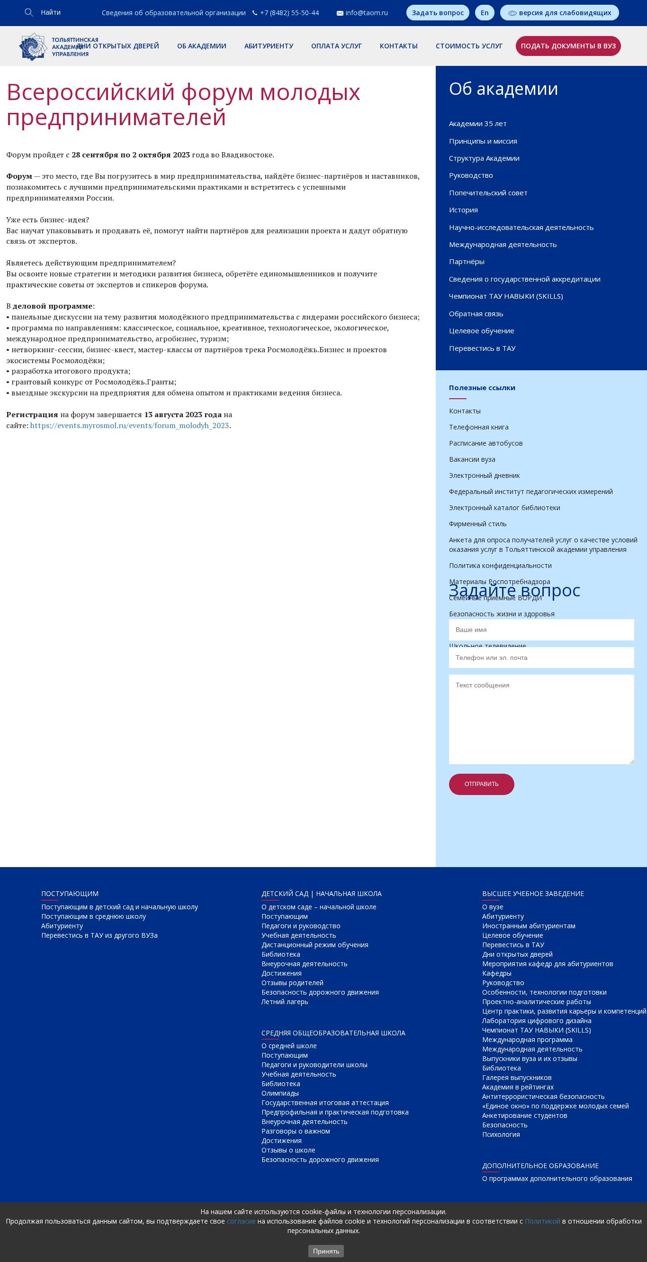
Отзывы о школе (288, 1149)
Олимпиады (280, 1092)
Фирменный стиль (478, 523)
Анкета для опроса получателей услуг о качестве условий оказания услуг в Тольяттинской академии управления (543, 544)
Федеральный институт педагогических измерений (531, 491)
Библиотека (280, 954)
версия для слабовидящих (565, 12)
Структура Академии (484, 158)
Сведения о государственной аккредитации (525, 278)
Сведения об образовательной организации (174, 12)
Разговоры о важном (295, 1130)
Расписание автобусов (486, 443)
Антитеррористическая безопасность (543, 1096)
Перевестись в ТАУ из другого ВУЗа (99, 935)
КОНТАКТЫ (399, 45)
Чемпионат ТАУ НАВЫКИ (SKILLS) (506, 296)
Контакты (465, 410)
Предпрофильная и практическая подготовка (335, 1111)
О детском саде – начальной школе (319, 906)
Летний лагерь (284, 1001)
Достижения (281, 973)
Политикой (542, 1220)
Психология (501, 1134)
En (485, 12)
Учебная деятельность (298, 935)
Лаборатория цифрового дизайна (537, 1020)
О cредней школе (289, 1045)
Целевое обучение (481, 330)
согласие (241, 1220)
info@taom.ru (367, 12)
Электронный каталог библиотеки (504, 507)
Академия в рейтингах (518, 1086)
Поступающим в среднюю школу (93, 916)
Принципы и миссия (483, 141)
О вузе (492, 906)
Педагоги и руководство (301, 925)
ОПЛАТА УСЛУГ (336, 45)
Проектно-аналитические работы (536, 1001)
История (463, 209)
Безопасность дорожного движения (320, 992)
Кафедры (497, 973)
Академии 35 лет (478, 123)
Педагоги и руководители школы (314, 1064)
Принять (326, 1251)
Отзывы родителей (292, 982)
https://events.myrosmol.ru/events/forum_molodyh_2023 (129, 425)
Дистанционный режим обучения (314, 944)
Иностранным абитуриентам (528, 925)
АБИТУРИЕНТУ (268, 45)
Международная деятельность (503, 244)
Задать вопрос (438, 12)
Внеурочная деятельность (304, 963)
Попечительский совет (488, 192)
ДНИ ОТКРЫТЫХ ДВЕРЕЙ (117, 45)
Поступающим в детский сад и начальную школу (119, 906)
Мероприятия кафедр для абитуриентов (547, 963)
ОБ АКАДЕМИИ (201, 45)
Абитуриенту (62, 925)
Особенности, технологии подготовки (544, 992)
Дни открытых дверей (517, 954)
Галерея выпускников (517, 1077)
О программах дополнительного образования (557, 1178)
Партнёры (467, 261)
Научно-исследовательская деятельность (521, 227)
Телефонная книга (479, 426)
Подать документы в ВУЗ (568, 45)
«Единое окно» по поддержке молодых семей (555, 1105)
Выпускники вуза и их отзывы (529, 1058)
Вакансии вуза (472, 459)
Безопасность (505, 1124)
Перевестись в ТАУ (482, 348)
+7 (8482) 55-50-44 (289, 12)
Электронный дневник (484, 475)
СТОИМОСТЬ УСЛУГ (469, 45)
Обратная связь (476, 313)
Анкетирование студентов (524, 1115)
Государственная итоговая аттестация (325, 1102)
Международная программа (527, 1039)
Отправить (482, 784)
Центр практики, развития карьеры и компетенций (564, 1010)
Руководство (471, 175)
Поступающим (284, 916)
